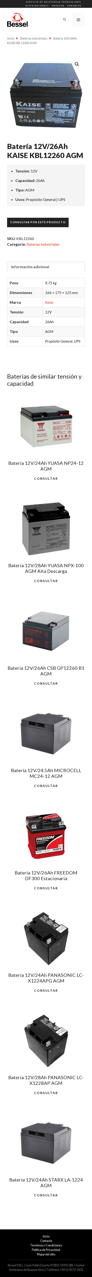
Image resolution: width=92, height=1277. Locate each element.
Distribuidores (37, 6)
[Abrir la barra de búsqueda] (64, 20)
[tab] (46, 267)
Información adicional (30, 266)
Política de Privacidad (46, 1250)
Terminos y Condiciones (46, 1245)
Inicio (10, 38)
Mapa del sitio (46, 1254)
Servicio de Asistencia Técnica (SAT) (53, 2)
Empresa (58, 6)
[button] (77, 64)
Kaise (49, 302)
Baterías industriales (33, 38)
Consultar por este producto (38, 222)
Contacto (74, 6)
